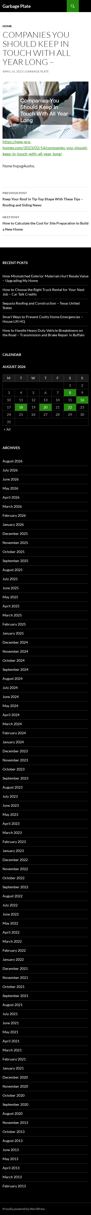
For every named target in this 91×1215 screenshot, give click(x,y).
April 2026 (11, 497)
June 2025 (11, 588)
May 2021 (10, 1032)
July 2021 (10, 1014)
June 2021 (11, 1023)
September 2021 (15, 995)
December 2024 (15, 642)
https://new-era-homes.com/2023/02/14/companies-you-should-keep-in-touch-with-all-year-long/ (45, 147)
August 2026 (12, 461)
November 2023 (15, 760)
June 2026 (11, 479)
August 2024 (12, 678)
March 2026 (12, 506)
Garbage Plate (17, 6)
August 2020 (12, 1113)
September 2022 (15, 887)
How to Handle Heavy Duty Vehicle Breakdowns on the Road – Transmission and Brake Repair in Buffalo (43, 332)
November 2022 (15, 869)
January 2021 (13, 1068)
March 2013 (12, 1177)
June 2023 (11, 805)
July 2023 (10, 796)
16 (82, 400)
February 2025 (14, 624)
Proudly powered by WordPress (24, 1209)
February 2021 (14, 1059)
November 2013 (15, 1122)
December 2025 (15, 533)
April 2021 (11, 1041)
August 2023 (12, 787)
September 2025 (15, 561)
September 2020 (15, 1104)
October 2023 (14, 769)
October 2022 (14, 878)
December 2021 (15, 968)
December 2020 (15, 1077)
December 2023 (15, 751)
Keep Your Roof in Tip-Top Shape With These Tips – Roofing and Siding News (43, 199)
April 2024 (11, 715)
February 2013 (14, 1186)
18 (21, 407)
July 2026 (10, 470)
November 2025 (15, 542)
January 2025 (13, 633)
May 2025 (10, 597)
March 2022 (12, 941)
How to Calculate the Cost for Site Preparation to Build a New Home (45, 223)
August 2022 (12, 896)
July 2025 (10, 579)
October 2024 (14, 660)
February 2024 (14, 733)
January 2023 (13, 851)
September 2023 (15, 778)
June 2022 (11, 914)
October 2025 (14, 551)
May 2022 (10, 923)
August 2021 (12, 1005)
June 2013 (11, 1150)
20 (45, 407)
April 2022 (11, 932)
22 (70, 407)
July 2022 (10, 905)
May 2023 (10, 814)
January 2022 (13, 959)
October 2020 (14, 1095)
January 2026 (13, 524)
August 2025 (12, 570)
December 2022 (15, 860)
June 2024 (11, 696)
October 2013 (14, 1131)
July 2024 (10, 687)
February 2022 (14, 950)
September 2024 (15, 669)
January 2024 (13, 742)
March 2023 (12, 832)
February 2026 (14, 515)
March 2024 (12, 724)
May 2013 (10, 1159)
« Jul (7, 429)
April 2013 (11, 1168)
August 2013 (12, 1140)
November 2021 (15, 977)
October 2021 (14, 986)
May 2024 (10, 706)
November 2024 (15, 651)
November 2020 (15, 1086)
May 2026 (10, 488)
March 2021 (12, 1050)
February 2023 (14, 841)
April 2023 (11, 823)
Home (7, 26)
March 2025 (12, 615)
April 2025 (11, 606)
